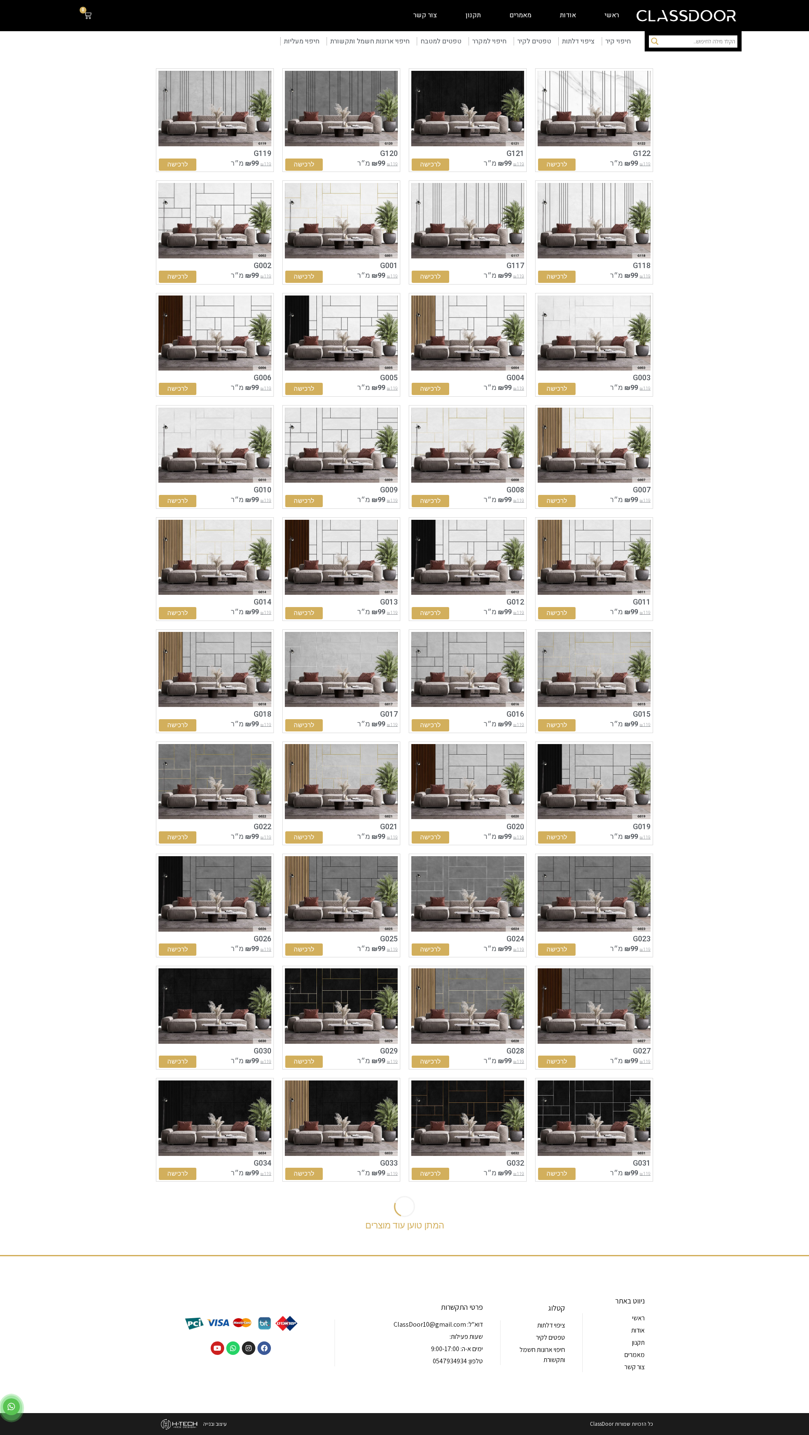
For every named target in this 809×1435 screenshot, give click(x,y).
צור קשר (425, 15)
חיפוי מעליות (301, 41)
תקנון (473, 15)
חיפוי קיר (618, 41)
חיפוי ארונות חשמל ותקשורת (370, 41)
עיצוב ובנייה (215, 1423)
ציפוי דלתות (578, 41)
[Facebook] (264, 1348)
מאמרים (520, 15)
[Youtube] (217, 1348)
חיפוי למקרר (489, 41)
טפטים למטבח (441, 41)
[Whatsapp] (233, 1348)
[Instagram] (248, 1348)
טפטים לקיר (534, 41)
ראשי (612, 15)
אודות (568, 15)
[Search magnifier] (655, 41)
